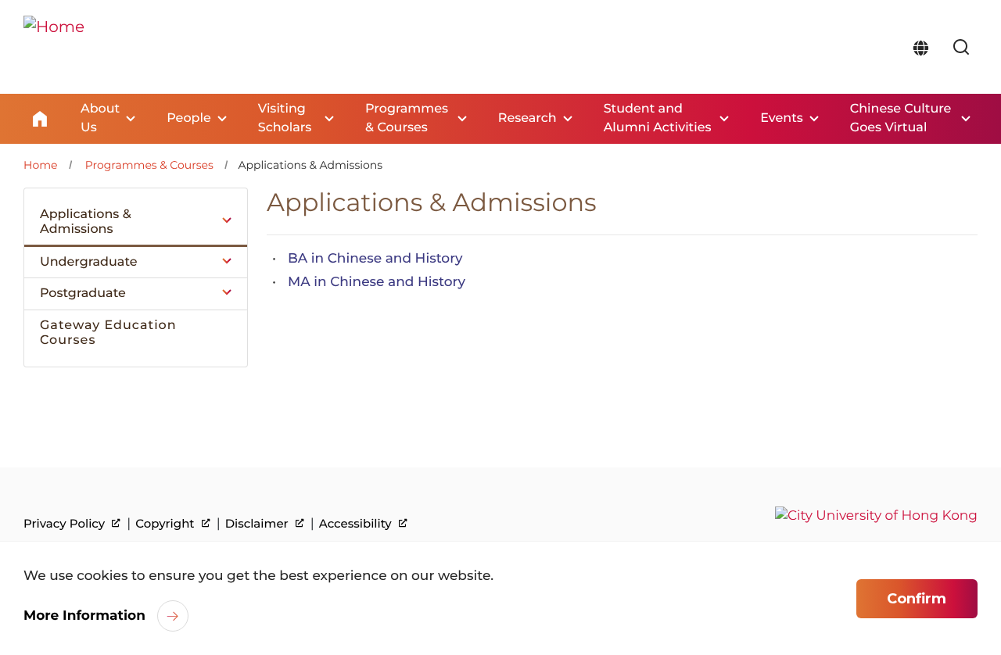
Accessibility (357, 524)
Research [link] (527, 118)
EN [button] (921, 48)
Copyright (166, 524)
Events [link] (781, 118)
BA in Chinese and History (375, 259)
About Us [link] (100, 118)
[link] (961, 48)
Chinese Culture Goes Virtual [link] (901, 118)
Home (39, 118)
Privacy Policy (65, 524)
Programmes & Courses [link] (406, 118)
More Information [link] (84, 616)
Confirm (916, 598)
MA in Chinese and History (376, 282)
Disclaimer (258, 524)
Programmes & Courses (149, 165)
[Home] (53, 47)
